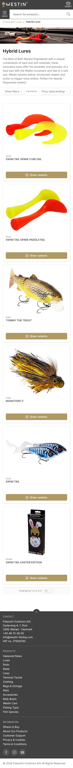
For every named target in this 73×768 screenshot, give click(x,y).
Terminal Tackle (12, 677)
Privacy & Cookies (14, 739)
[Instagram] (14, 752)
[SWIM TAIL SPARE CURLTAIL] (36, 129)
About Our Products (15, 731)
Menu (4, 16)
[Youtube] (22, 752)
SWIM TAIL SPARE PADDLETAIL (25, 239)
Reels (6, 668)
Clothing (8, 681)
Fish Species (10, 711)
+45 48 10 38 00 (13, 633)
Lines (6, 673)
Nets (6, 690)
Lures (6, 660)
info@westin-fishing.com (18, 637)
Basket (68, 6)
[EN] (14, 4)
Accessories (10, 694)
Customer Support (14, 735)
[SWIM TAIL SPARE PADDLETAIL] (36, 210)
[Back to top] (36, 612)
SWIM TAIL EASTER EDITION (24, 562)
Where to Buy (11, 726)
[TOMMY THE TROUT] (36, 290)
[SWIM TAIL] (36, 452)
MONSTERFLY (15, 400)
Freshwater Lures (12, 22)
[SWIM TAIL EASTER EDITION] (36, 532)
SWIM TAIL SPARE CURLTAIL (24, 159)
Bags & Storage (12, 686)
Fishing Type (11, 707)
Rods (6, 664)
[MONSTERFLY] (36, 371)
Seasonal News (12, 656)
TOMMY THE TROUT (19, 320)
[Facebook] (6, 752)
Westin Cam (10, 703)
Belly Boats (9, 698)
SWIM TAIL (13, 481)
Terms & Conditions (15, 744)
